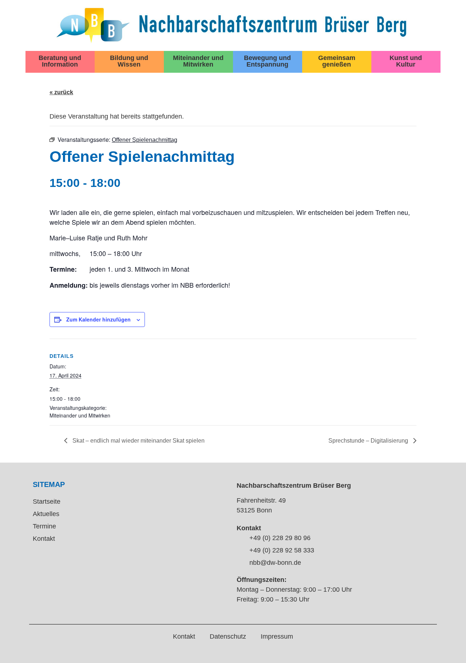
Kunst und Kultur (406, 61)
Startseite (46, 501)
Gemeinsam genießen (336, 61)
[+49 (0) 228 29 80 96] (240, 538)
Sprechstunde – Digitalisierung (369, 441)
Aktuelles (46, 514)
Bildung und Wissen (129, 61)
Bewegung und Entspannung (267, 61)
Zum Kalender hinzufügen (98, 319)
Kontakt (44, 538)
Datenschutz (228, 636)
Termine (44, 526)
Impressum (277, 636)
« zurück (61, 92)
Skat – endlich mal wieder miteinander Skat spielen (138, 441)
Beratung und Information (60, 61)
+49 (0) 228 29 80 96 (280, 538)
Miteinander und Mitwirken (198, 61)
